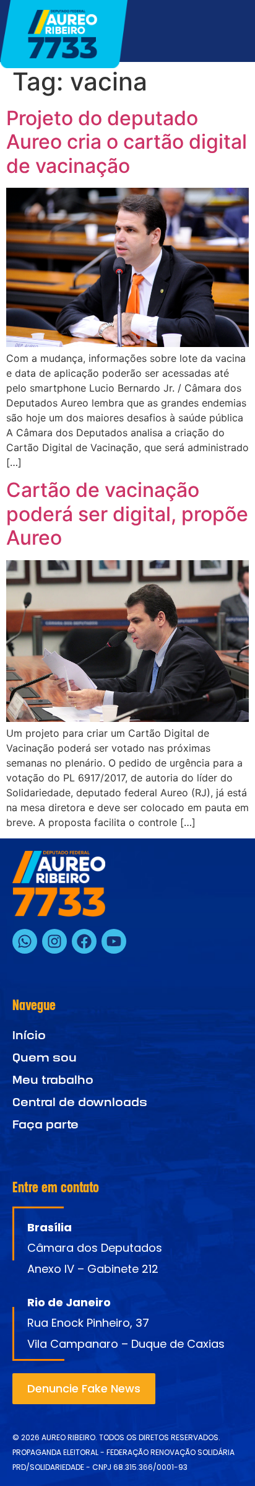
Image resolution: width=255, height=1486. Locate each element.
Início (29, 1035)
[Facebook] (84, 941)
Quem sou (44, 1057)
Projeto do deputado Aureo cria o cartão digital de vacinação (126, 142)
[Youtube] (114, 941)
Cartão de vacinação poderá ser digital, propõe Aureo (127, 514)
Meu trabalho (52, 1079)
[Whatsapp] (24, 941)
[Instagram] (54, 941)
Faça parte (45, 1124)
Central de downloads (79, 1102)
